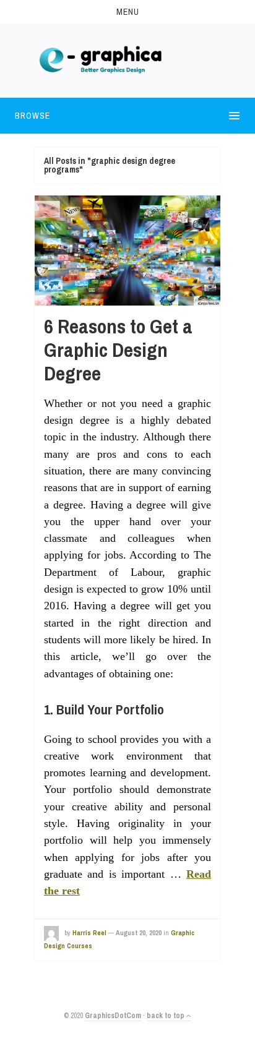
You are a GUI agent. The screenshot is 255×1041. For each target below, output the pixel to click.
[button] (127, 11)
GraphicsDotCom (113, 1016)
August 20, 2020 (139, 932)
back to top (166, 1016)
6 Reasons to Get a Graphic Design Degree (118, 350)
